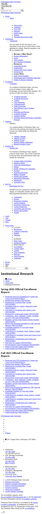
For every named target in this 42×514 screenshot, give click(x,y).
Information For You (16, 186)
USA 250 (17, 29)
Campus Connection (21, 231)
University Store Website (13, 476)
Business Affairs (19, 163)
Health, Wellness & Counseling (24, 169)
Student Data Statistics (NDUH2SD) (17, 300)
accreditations (29, 508)
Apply (16, 58)
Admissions (9, 39)
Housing (17, 171)
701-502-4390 (10, 451)
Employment (18, 33)
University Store (19, 182)
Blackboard (18, 229)
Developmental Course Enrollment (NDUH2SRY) (22, 345)
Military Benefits (19, 174)
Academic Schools (20, 114)
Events (7, 262)
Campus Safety (19, 249)
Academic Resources (21, 98)
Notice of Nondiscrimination (15, 486)
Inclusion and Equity (21, 173)
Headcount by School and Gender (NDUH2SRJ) (22, 314)
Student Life (9, 146)
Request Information (21, 56)
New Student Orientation (22, 62)
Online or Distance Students (23, 80)
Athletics (8, 122)
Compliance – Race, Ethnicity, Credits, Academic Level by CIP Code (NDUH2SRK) (22, 317)
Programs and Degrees (21, 112)
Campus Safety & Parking (23, 161)
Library (16, 110)
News (7, 264)
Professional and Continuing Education (27, 78)
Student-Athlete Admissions (23, 142)
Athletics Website (20, 136)
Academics (9, 82)
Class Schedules (19, 102)
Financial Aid (18, 72)
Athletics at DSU (19, 138)
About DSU (18, 25)
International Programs (21, 178)
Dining (16, 167)
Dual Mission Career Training (24, 108)
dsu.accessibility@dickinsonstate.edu (13, 497)
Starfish (16, 233)
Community (18, 197)
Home (9, 279)
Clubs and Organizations (22, 165)
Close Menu (6, 6)
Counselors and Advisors (22, 209)
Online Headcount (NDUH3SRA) (17, 348)
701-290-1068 (10, 472)
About (7, 16)
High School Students (21, 76)
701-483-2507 (10, 461)
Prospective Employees (22, 205)
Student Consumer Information (15, 484)
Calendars (17, 27)
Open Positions (19, 256)
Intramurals (17, 180)
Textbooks (17, 258)
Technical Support (20, 243)
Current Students (19, 203)
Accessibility (18, 247)
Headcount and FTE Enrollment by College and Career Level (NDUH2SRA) (21, 297)
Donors (16, 199)
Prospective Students (21, 201)
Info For (8, 184)
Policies (16, 35)
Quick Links (9, 225)
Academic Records (20, 97)
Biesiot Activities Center (22, 144)
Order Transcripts (20, 106)
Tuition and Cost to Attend (23, 70)
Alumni (16, 212)
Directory (17, 31)
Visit (6, 218)
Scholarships (18, 68)
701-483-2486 (10, 457)
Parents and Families (21, 176)
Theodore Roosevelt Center (23, 37)
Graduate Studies (19, 116)
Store (7, 222)
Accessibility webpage (29, 499)
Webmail (17, 235)
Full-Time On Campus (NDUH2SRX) (18, 343)
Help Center (18, 241)
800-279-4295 (10, 463)
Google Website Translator (14, 491)
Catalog (16, 100)
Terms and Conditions (12, 489)
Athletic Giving (19, 140)
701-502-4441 (10, 468)
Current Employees (20, 207)
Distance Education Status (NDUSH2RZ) (19, 347)
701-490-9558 (36, 497)
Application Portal (20, 66)
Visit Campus (18, 60)
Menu (4, 4)
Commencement (19, 104)
